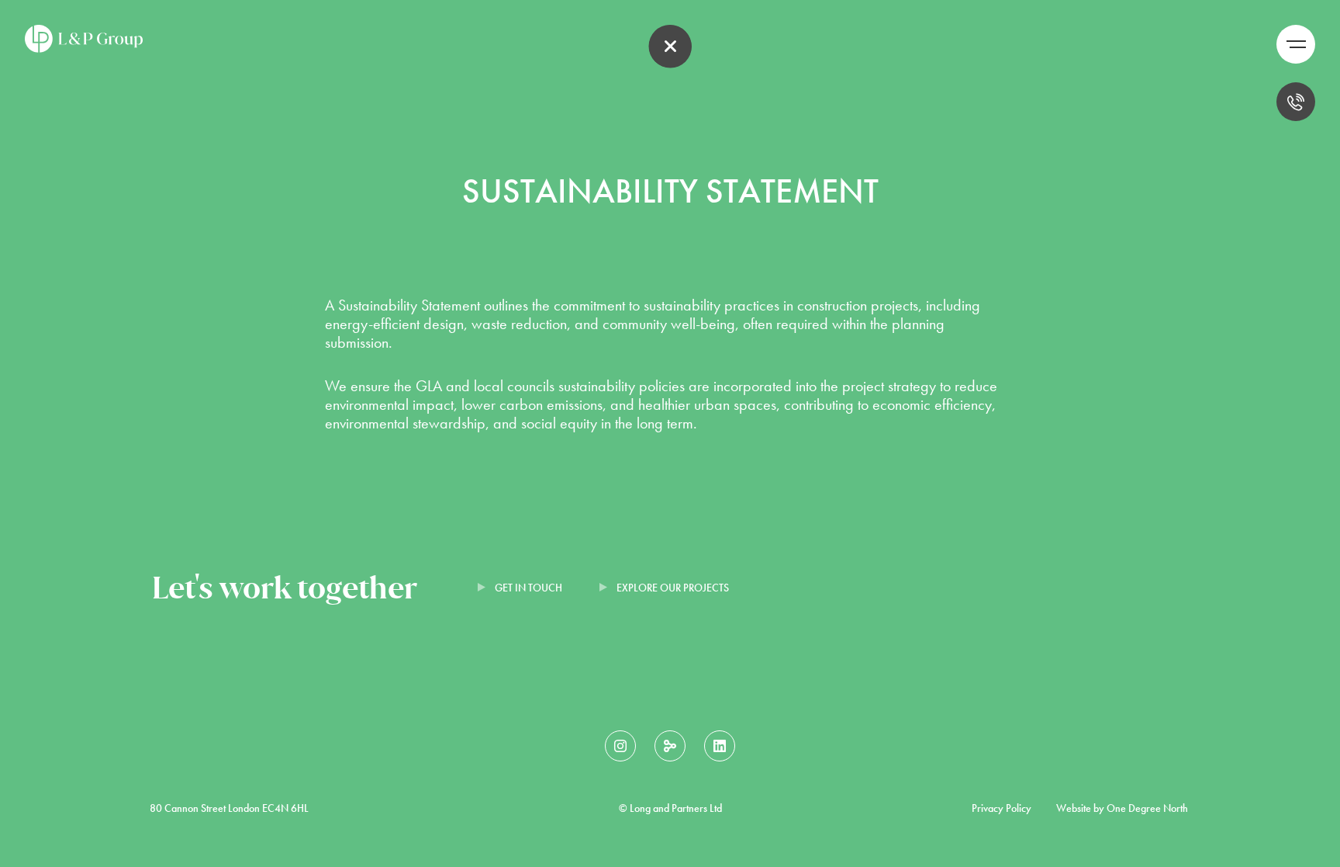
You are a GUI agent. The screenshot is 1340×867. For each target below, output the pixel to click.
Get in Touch (528, 588)
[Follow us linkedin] (719, 745)
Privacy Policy (1001, 808)
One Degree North (1147, 808)
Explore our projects (672, 588)
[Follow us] (670, 745)
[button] (1295, 44)
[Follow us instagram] (620, 745)
